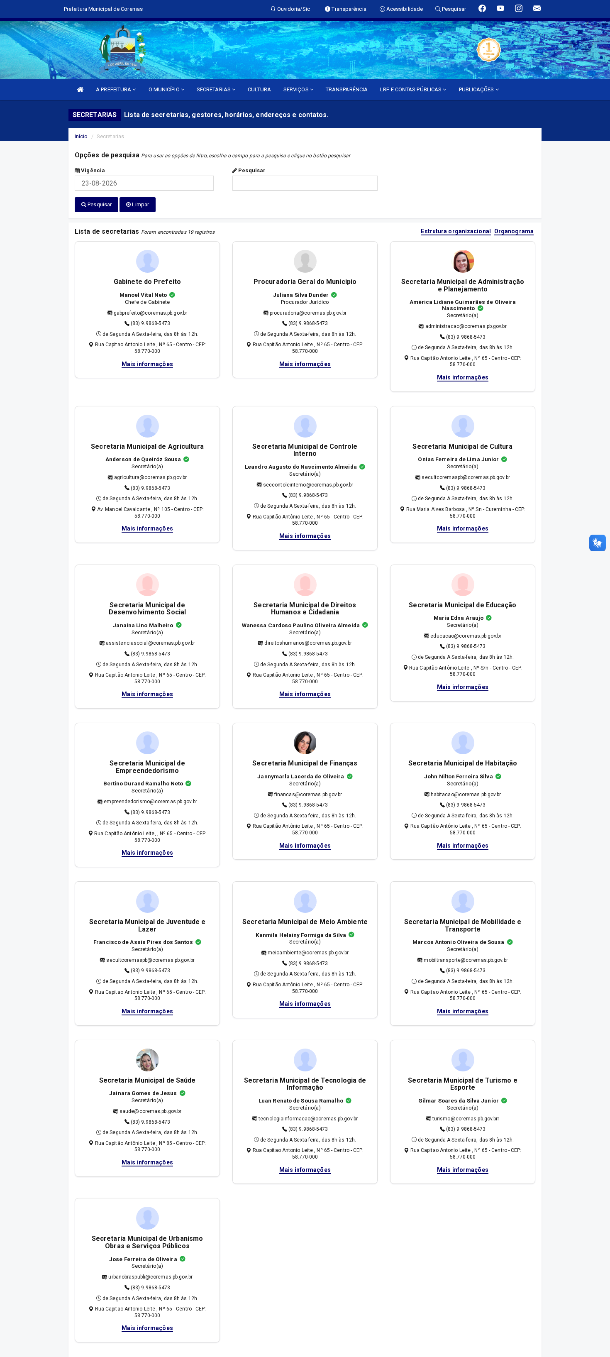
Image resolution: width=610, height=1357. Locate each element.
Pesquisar (251, 170)
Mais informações (147, 364)
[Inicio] (80, 89)
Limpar (140, 204)
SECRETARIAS (214, 89)
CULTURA (259, 89)
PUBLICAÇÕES (477, 89)
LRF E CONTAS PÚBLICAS (411, 89)
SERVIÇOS (296, 89)
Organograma (514, 231)
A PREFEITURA (114, 89)
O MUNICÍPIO (165, 89)
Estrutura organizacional (455, 231)
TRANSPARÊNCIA (347, 89)
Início (81, 136)
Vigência (92, 170)
